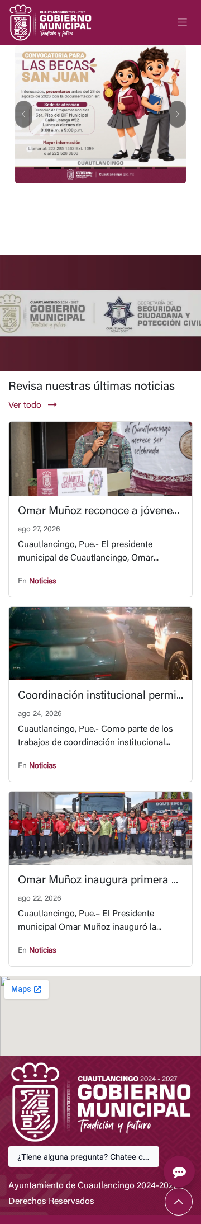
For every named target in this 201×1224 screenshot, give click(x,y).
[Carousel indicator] (40, 168)
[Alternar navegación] (182, 22)
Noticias (42, 582)
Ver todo (26, 405)
